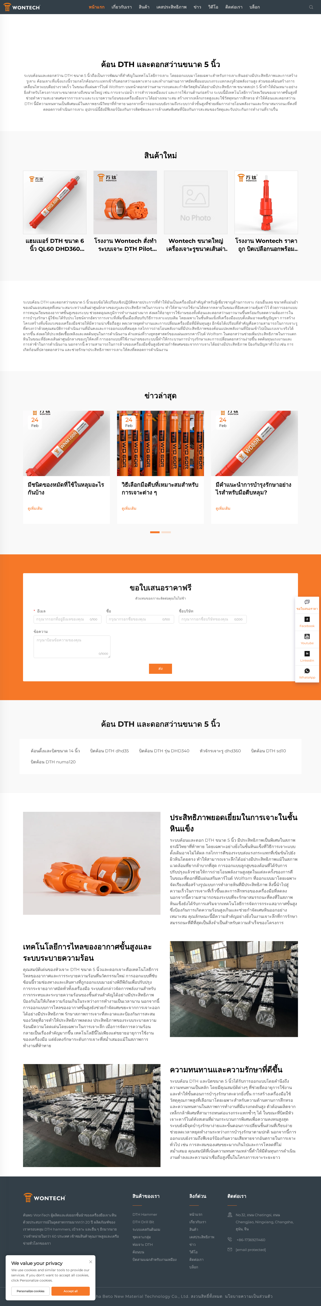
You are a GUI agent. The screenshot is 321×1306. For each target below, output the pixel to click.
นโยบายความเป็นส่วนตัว (249, 1296)
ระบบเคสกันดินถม (146, 1229)
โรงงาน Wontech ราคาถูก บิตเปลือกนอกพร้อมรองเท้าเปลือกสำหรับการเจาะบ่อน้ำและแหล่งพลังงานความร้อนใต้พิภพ (266, 245)
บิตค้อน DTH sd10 (268, 751)
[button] (155, 532)
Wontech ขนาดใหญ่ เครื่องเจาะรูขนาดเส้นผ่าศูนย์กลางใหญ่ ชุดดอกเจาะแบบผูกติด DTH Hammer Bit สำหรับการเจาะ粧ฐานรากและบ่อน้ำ (195, 245)
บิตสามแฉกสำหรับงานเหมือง (154, 1259)
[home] (22, 6)
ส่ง (160, 668)
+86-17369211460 (250, 1240)
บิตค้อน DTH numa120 (53, 762)
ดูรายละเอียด (54, 202)
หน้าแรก (97, 7)
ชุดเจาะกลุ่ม (142, 1237)
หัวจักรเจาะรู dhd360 (220, 751)
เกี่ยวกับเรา (122, 7)
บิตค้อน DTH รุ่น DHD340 (164, 751)
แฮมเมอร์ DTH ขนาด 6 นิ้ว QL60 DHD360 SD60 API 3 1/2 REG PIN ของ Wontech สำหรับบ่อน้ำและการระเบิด (55, 245)
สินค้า (144, 7)
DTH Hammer (145, 1214)
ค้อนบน (138, 1252)
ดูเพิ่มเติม (35, 508)
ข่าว (197, 7)
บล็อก (255, 7)
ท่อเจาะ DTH (143, 1244)
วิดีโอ (213, 7)
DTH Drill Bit (143, 1222)
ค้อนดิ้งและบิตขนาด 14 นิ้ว (55, 751)
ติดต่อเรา (234, 7)
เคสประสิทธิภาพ (172, 7)
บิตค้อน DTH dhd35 (109, 751)
